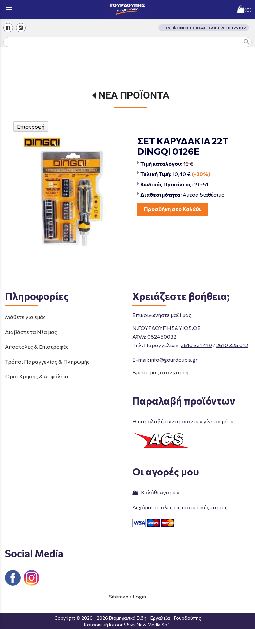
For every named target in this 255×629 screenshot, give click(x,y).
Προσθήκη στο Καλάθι (172, 209)
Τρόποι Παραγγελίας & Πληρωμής (47, 361)
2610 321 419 (196, 345)
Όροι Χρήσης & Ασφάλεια (36, 376)
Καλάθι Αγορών (159, 492)
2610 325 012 (232, 345)
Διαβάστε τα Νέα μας (31, 332)
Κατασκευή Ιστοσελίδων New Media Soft (127, 624)
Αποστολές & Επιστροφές (37, 347)
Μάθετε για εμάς (25, 317)
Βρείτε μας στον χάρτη (160, 372)
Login (139, 596)
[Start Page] (127, 9)
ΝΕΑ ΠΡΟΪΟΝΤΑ (133, 95)
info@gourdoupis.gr (174, 359)
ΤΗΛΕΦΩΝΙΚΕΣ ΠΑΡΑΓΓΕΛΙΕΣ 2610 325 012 (204, 27)
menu (9, 9)
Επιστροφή (30, 126)
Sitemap (118, 596)
